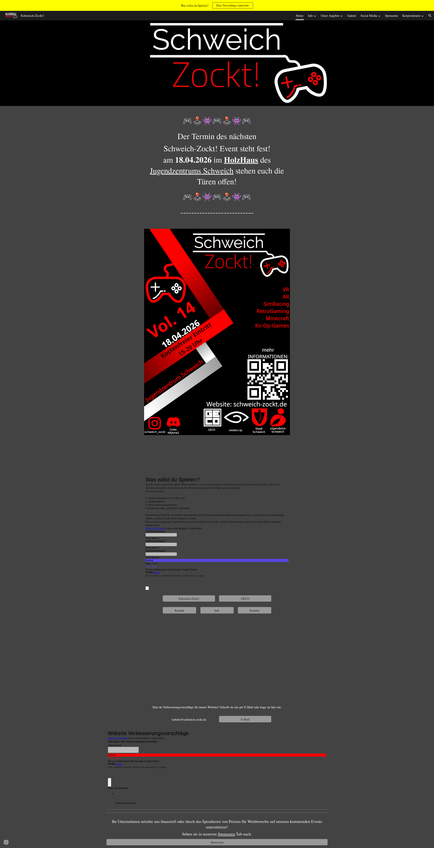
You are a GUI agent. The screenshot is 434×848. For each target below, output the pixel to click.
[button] (430, 16)
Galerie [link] (351, 15)
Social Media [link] (369, 15)
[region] (217, 5)
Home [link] (299, 15)
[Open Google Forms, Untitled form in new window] (283, 479)
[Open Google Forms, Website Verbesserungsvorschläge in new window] (321, 732)
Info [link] (310, 15)
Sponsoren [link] (391, 15)
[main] (217, 169)
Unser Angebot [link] (330, 15)
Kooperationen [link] (411, 15)
